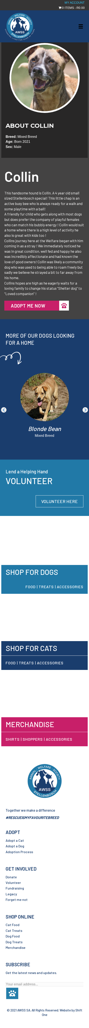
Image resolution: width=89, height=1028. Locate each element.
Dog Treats (14, 942)
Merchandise (15, 947)
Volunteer (13, 882)
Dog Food (13, 936)
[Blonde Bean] (44, 397)
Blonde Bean (44, 428)
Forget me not (17, 899)
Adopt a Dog (15, 846)
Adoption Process (19, 852)
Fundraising (15, 888)
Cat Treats (14, 930)
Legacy (11, 894)
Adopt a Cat (15, 840)
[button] (3, 409)
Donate (11, 877)
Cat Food (12, 925)
